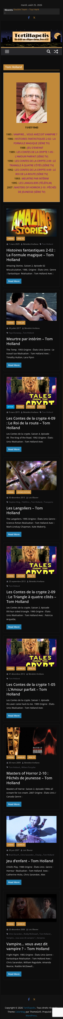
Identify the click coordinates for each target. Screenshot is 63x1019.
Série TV (20, 239)
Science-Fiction (23, 492)
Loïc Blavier (33, 497)
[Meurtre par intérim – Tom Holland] (31, 307)
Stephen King (14, 502)
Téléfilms (26, 502)
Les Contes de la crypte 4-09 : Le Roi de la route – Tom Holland (30, 423)
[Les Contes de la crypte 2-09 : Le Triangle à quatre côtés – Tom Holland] (31, 560)
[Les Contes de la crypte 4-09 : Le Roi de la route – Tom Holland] (31, 391)
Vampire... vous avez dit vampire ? (20, 938)
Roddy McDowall (31, 934)
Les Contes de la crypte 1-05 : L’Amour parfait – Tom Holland (30, 689)
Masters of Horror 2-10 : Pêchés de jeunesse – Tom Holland (29, 778)
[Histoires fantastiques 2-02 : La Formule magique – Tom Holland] (31, 223)
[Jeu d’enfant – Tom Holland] (31, 829)
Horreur (30, 407)
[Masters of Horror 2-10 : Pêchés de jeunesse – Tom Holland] (31, 741)
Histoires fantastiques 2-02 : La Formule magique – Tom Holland (30, 255)
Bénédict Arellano (30, 244)
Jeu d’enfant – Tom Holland (29, 860)
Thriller (20, 323)
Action (10, 407)
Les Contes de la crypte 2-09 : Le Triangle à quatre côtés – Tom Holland (31, 596)
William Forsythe (28, 767)
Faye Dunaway (15, 332)
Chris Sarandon (27, 854)
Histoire (20, 576)
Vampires (41, 938)
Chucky (38, 854)
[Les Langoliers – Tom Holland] (31, 475)
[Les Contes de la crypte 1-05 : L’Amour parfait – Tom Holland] (31, 653)
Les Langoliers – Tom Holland (24, 510)
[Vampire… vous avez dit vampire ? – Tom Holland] (31, 908)
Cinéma (10, 239)
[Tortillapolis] (31, 31)
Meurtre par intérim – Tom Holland (29, 341)
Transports (48, 502)
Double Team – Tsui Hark (26, 9)
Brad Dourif (14, 854)
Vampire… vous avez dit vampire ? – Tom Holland (27, 946)
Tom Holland (47, 244)
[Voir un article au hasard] (56, 51)
